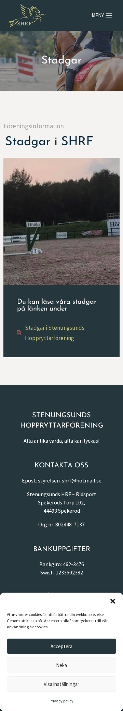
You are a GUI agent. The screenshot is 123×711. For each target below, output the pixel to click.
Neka (61, 665)
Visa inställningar (61, 684)
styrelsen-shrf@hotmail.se (69, 480)
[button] (112, 601)
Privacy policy (61, 700)
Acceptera (61, 646)
